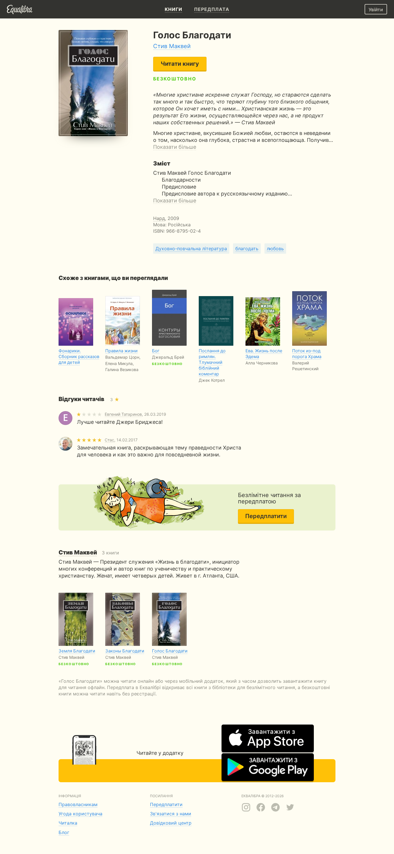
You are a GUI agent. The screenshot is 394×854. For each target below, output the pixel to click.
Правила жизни (121, 350)
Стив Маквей (172, 46)
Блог (64, 832)
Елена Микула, (119, 363)
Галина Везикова (121, 369)
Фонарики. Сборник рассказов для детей (79, 356)
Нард (159, 218)
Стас (109, 439)
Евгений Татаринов (123, 414)
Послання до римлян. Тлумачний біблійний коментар (212, 362)
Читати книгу (180, 63)
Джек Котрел (212, 380)
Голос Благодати (169, 651)
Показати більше (174, 147)
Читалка (68, 823)
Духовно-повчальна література (191, 248)
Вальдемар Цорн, (122, 357)
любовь (275, 248)
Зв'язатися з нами (170, 814)
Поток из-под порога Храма (306, 353)
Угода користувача (80, 814)
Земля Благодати (77, 651)
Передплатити (266, 516)
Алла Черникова (261, 362)
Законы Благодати (124, 651)
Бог (156, 350)
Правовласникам (78, 804)
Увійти (376, 9)
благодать (246, 248)
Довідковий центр (171, 823)
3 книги (89, 553)
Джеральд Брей (168, 357)
